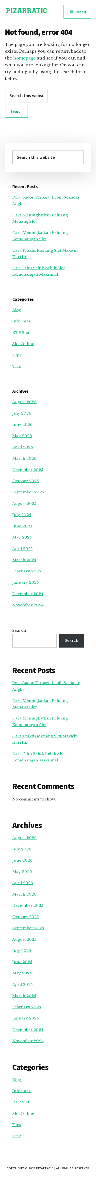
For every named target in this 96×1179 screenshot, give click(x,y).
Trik (16, 366)
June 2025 (22, 526)
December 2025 (27, 469)
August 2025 (24, 503)
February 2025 (26, 571)
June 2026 (22, 424)
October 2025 (25, 481)
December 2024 (27, 593)
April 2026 (22, 447)
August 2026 (24, 402)
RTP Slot (20, 332)
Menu (81, 11)
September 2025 (28, 492)
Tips (16, 355)
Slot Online (23, 343)
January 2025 (25, 582)
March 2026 (24, 458)
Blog (16, 310)
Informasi (22, 321)
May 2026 (22, 435)
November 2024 (28, 605)
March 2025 (24, 560)
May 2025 (22, 537)
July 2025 (21, 514)
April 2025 (22, 548)
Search (19, 630)
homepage (24, 58)
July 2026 (21, 413)
